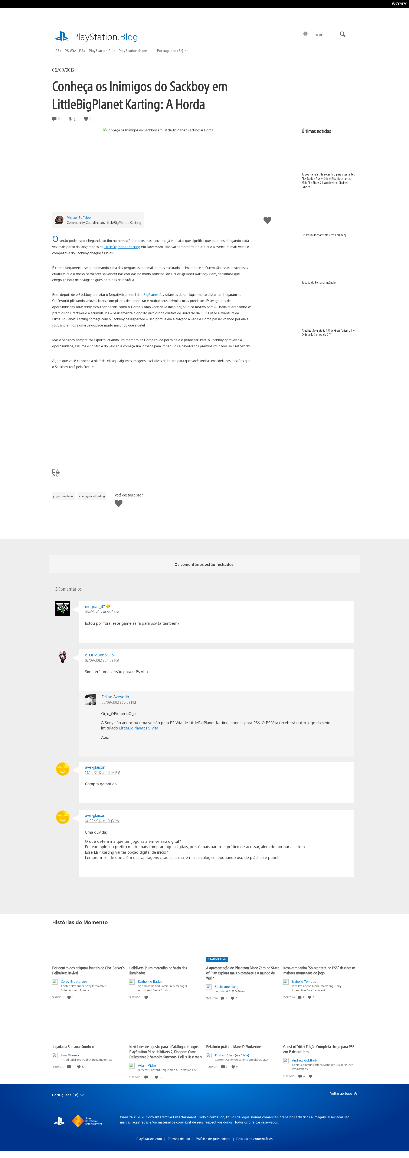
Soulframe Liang (226, 986)
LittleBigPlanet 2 (148, 294)
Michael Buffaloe (79, 217)
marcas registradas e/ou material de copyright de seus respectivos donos (176, 1122)
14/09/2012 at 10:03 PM (102, 772)
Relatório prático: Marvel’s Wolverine (233, 1046)
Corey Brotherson (74, 981)
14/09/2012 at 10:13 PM (102, 820)
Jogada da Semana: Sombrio (73, 1046)
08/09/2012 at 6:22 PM (119, 702)
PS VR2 (70, 50)
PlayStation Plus (102, 50)
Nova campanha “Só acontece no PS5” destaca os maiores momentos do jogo (319, 970)
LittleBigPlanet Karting (122, 247)
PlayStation (105, 36)
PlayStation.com (149, 1138)
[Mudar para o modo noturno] (305, 34)
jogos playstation (63, 496)
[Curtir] (69, 997)
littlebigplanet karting (92, 496)
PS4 (82, 50)
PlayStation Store (133, 50)
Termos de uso (179, 1138)
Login (318, 34)
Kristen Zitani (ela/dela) (232, 1055)
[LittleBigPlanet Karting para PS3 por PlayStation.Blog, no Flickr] (119, 411)
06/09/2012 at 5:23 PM (102, 611)
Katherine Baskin (150, 981)
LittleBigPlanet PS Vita (138, 727)
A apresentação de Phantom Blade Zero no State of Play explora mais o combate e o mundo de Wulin (242, 972)
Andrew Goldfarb (304, 1060)
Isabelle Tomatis (304, 981)
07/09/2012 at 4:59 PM (102, 660)
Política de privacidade (213, 1138)
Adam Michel (147, 1065)
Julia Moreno (70, 1055)
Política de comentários (254, 1138)
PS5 (58, 50)
